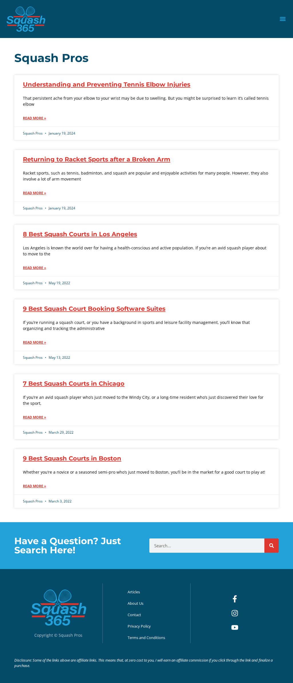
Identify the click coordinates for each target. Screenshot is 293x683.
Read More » (34, 118)
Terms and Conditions (146, 637)
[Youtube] (234, 627)
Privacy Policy (139, 626)
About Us (135, 603)
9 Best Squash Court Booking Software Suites (94, 308)
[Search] (271, 545)
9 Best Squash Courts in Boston (72, 458)
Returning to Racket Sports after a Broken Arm (96, 159)
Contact (134, 614)
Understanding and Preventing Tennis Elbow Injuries (106, 84)
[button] (282, 19)
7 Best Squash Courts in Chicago (73, 383)
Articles (134, 591)
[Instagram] (234, 613)
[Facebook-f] (234, 599)
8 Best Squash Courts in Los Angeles (80, 234)
